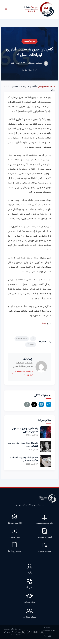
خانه (53, 86)
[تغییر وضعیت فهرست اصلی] (6, 9)
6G (33, 338)
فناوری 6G (30, 344)
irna (44, 324)
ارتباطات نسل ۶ (21, 338)
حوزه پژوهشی (29, 41)
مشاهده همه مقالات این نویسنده (24, 373)
